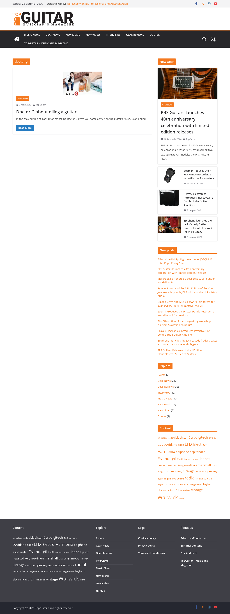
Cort (191, 437)
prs (169, 478)
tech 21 (174, 490)
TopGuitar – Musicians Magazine (46, 43)
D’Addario (170, 445)
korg (180, 465)
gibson (178, 458)
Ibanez (204, 458)
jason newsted (167, 465)
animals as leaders (166, 438)
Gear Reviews (135, 34)
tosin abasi (185, 490)
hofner (195, 459)
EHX (188, 444)
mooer (169, 471)
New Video (93, 34)
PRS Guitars (178, 478)
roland (199, 478)
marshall (204, 465)
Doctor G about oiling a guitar (46, 112)
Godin (188, 459)
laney (187, 465)
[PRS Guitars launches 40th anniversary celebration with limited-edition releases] (187, 83)
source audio (183, 484)
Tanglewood (196, 484)
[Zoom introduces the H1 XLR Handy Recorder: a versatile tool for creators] (169, 177)
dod (211, 437)
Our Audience (189, 553)
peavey (212, 471)
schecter (208, 478)
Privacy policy (146, 545)
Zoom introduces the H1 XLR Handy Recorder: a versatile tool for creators (199, 174)
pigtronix (162, 478)
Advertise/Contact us (193, 538)
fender (200, 452)
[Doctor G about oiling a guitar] (82, 84)
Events (161, 375)
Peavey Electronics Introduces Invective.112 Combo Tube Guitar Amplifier (198, 199)
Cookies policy (147, 538)
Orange (189, 471)
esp (192, 452)
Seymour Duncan (167, 484)
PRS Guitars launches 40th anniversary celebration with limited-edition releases (186, 122)
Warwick (168, 497)
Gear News (53, 34)
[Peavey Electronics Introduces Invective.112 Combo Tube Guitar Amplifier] (169, 202)
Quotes (155, 34)
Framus (164, 458)
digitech (201, 437)
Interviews (113, 34)
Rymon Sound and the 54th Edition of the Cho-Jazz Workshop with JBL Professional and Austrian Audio (97, 5)
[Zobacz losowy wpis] (213, 39)
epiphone (182, 452)
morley (178, 471)
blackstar (181, 437)
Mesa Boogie (64, 558)
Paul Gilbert (201, 471)
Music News (32, 34)
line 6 (193, 465)
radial (190, 478)
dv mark (73, 537)
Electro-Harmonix (57, 544)
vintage (197, 490)
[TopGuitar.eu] (17, 39)
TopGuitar (41, 104)
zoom (181, 498)
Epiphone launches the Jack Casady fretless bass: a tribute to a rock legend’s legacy (198, 226)
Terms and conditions (151, 553)
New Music (73, 34)
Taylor (207, 484)
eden (181, 444)
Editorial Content (191, 545)
